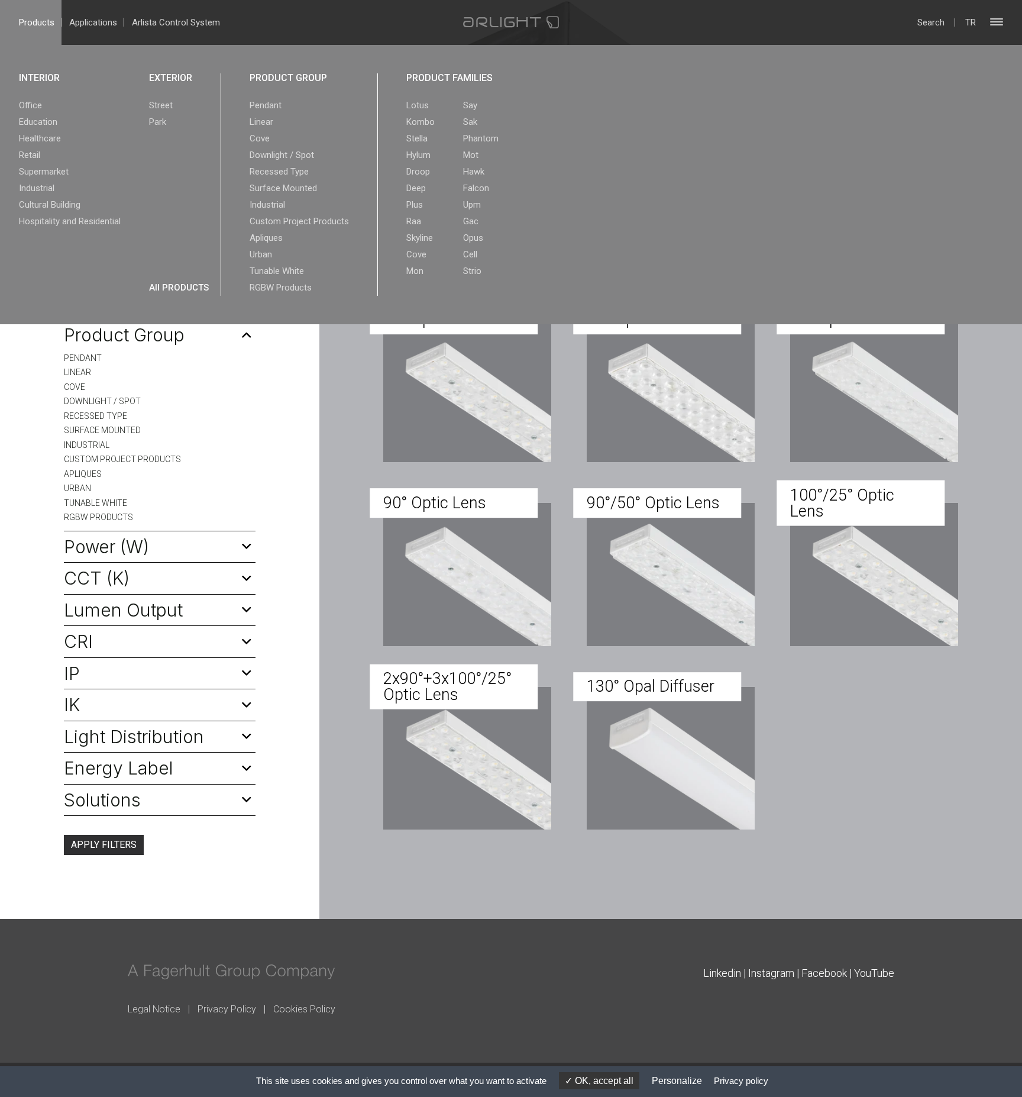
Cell (470, 254)
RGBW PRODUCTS (98, 517)
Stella (417, 138)
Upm (472, 204)
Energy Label (118, 768)
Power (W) (106, 546)
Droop (418, 171)
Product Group (124, 335)
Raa (413, 221)
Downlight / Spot (282, 155)
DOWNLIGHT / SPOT (102, 401)
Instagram (771, 973)
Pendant (266, 105)
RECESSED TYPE (95, 416)
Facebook (824, 973)
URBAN (77, 488)
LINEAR (77, 372)
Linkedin (722, 973)
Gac (470, 221)
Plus (414, 204)
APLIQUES (83, 474)
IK (72, 704)
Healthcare (40, 138)
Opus (473, 238)
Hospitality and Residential (70, 221)
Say (470, 105)
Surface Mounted (283, 188)
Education (38, 122)
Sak (470, 122)
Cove (260, 138)
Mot (470, 155)
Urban (261, 254)
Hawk (473, 171)
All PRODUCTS (179, 287)
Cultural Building (49, 204)
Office (30, 105)
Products (36, 22)
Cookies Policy (304, 1009)
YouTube (874, 973)
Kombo (420, 122)
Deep (416, 188)
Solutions (102, 800)
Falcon (476, 188)
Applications (93, 22)
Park (157, 122)
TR (970, 22)
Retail (29, 155)
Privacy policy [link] (741, 1081)
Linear (261, 122)
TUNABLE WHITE (95, 503)
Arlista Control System (176, 22)
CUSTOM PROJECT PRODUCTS (122, 459)
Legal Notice (154, 1009)
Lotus (417, 105)
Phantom (481, 138)
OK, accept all (603, 1081)
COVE (74, 387)
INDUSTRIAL (86, 445)
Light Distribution (134, 736)
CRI (78, 641)
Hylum (418, 155)
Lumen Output (123, 610)
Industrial (36, 188)
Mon (414, 271)
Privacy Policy (227, 1009)
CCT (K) (97, 578)
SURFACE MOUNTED (102, 430)
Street (161, 105)
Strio (472, 271)
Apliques (266, 238)
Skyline (419, 238)
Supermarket (44, 171)
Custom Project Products (299, 221)
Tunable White (277, 271)
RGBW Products (281, 287)
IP (72, 673)
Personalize (677, 1081)
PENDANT (83, 358)
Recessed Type (279, 171)
